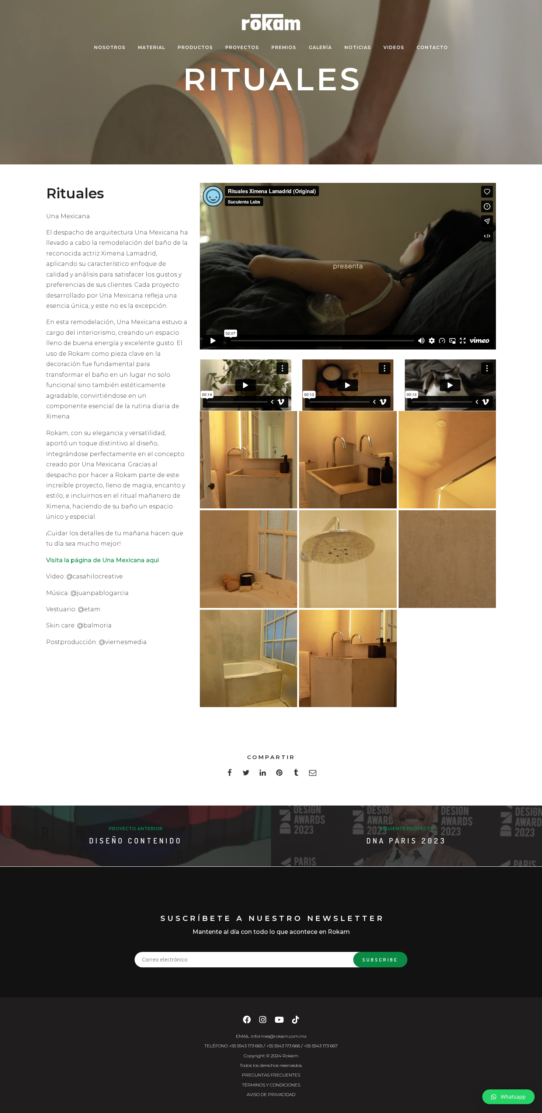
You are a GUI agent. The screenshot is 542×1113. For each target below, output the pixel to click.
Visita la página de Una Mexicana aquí (102, 560)
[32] (248, 459)
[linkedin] (262, 774)
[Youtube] (279, 1021)
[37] (447, 559)
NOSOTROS (109, 47)
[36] (347, 559)
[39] (347, 658)
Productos (195, 47)
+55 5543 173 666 (283, 1045)
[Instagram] (262, 1021)
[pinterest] (279, 774)
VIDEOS (393, 47)
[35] (248, 559)
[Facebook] (247, 1021)
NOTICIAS (357, 47)
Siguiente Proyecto (406, 828)
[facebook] (229, 774)
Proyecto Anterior (136, 828)
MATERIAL (151, 47)
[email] (312, 774)
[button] (508, 1096)
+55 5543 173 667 (321, 1045)
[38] (248, 658)
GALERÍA (320, 47)
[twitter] (246, 774)
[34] (447, 459)
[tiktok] (295, 1021)
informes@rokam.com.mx (278, 1036)
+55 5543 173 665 (246, 1045)
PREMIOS (283, 47)
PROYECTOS (242, 47)
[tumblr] (296, 774)
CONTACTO (432, 47)
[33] (347, 459)
